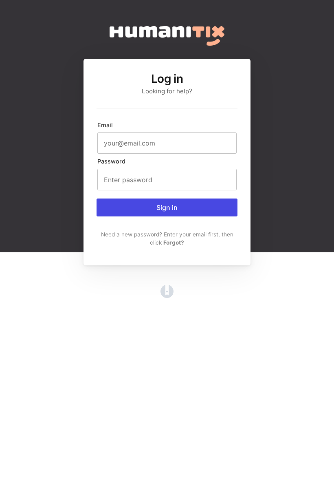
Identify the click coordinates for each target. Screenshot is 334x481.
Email (105, 124)
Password (111, 161)
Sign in (167, 207)
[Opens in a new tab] (167, 295)
